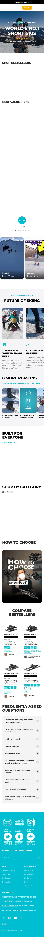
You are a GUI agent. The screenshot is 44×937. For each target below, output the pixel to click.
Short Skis (6, 874)
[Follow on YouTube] (15, 917)
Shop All (27, 8)
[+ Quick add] (20, 84)
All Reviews (29, 874)
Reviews (27, 878)
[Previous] (2, 2)
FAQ (26, 882)
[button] (22, 39)
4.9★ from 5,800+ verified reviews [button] (22, 42)
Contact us (28, 870)
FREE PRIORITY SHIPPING (22, 2)
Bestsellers (6, 882)
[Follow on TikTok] (21, 917)
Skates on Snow (8, 870)
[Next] (41, 2)
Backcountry (7, 878)
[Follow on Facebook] (3, 917)
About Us (28, 886)
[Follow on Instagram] (9, 917)
